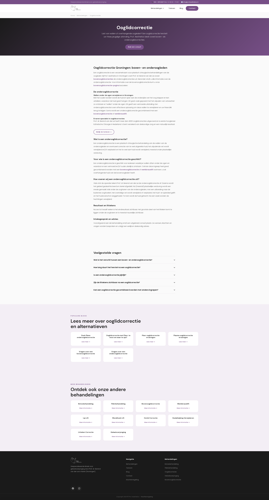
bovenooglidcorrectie (103, 114)
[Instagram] (79, 488)
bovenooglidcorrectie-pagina (106, 85)
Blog (181, 8)
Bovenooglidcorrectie (173, 480)
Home (73, 16)
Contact (192, 8)
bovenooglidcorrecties (103, 79)
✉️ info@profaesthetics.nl (189, 2)
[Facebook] (73, 488)
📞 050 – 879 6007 (165, 2)
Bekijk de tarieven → (103, 132)
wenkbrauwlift (121, 114)
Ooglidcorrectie (171, 472)
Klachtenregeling (132, 480)
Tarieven (172, 8)
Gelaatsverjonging (172, 476)
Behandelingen (156, 8)
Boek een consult (134, 47)
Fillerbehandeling (171, 468)
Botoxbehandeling (172, 464)
